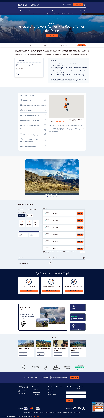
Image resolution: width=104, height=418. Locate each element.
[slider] (18, 231)
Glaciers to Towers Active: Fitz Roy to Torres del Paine (64, 13)
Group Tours (52, 10)
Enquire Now (79, 213)
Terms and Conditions (48, 412)
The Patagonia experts (76, 329)
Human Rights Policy (65, 412)
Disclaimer (60, 412)
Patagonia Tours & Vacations (32, 13)
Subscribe (69, 400)
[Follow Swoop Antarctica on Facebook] (75, 409)
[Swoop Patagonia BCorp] (23, 367)
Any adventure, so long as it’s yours (77, 319)
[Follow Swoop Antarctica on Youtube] (83, 409)
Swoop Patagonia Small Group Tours (46, 13)
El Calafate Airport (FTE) (60, 119)
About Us (50, 389)
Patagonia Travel (22, 13)
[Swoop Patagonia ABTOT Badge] (34, 367)
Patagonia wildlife (36, 394)
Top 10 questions (36, 392)
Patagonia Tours (21, 10)
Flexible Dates (22, 215)
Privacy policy (36, 416)
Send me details (51, 35)
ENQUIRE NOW (81, 45)
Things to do (38, 10)
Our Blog (50, 392)
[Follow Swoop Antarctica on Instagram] (79, 409)
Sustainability (51, 390)
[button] (68, 104)
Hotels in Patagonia (36, 390)
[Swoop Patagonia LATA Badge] (56, 367)
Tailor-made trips (36, 389)
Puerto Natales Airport (60, 121)
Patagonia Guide (30, 10)
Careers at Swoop (52, 394)
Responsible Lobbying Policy (75, 412)
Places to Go (45, 10)
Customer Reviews (36, 395)
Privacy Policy (55, 412)
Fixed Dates (29, 215)
